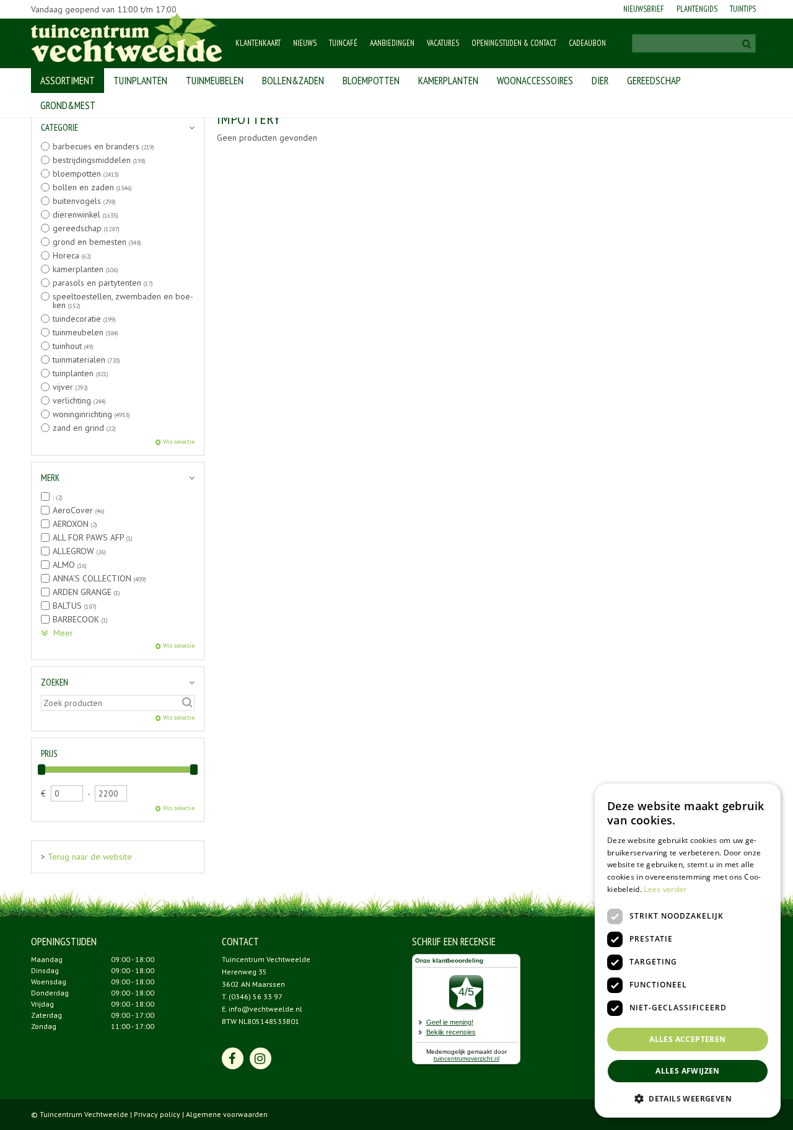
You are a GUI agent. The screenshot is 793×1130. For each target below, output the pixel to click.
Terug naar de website (90, 856)
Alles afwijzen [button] (687, 1071)
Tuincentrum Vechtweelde (266, 959)
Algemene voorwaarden (227, 1114)
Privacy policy (157, 1114)
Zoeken (54, 682)
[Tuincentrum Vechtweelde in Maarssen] (126, 37)
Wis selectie (179, 442)
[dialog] (688, 950)
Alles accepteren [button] (687, 1039)
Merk (50, 477)
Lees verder (665, 889)
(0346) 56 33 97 (256, 996)
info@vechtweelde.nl (265, 1008)
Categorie (59, 127)
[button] (687, 1098)
